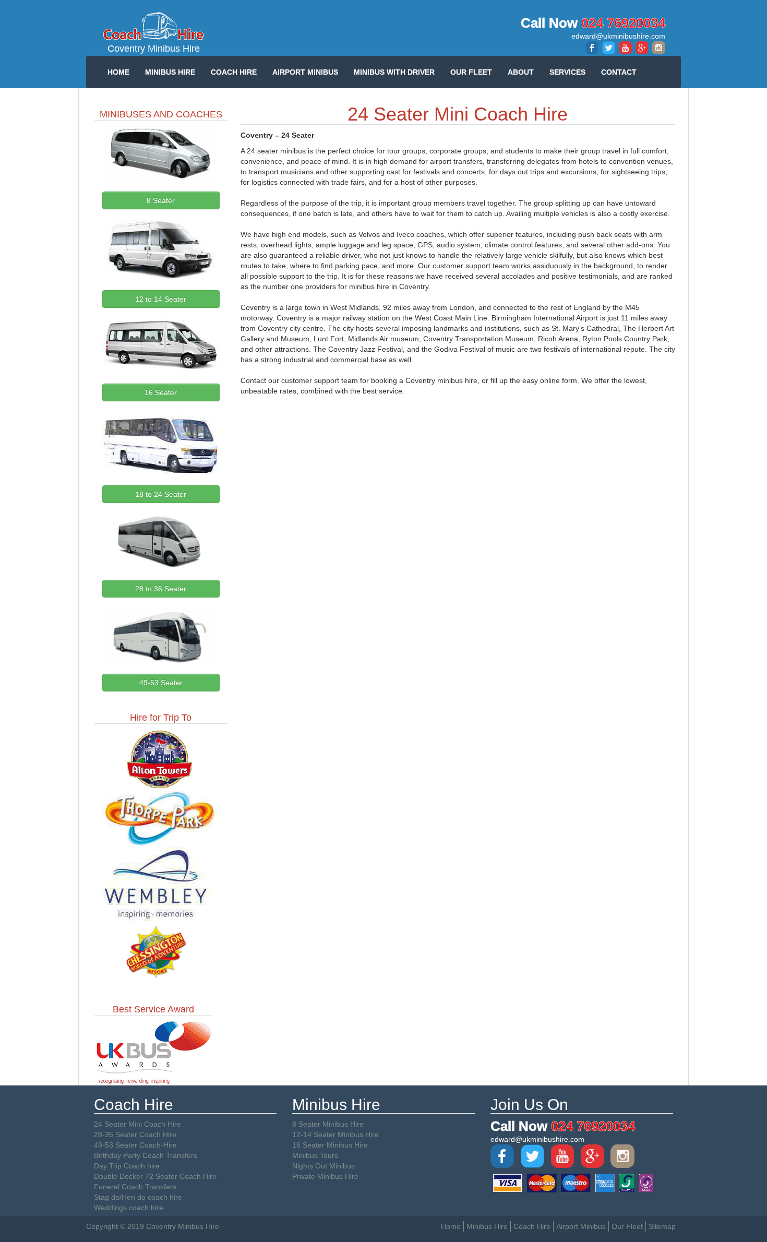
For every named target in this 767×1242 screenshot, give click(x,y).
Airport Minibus (581, 1226)
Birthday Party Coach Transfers (145, 1155)
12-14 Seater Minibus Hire (335, 1134)
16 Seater (161, 392)
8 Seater (161, 200)
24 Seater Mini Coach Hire (137, 1124)
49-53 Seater (161, 682)
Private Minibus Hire (325, 1176)
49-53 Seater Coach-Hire (135, 1145)
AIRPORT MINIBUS (305, 72)
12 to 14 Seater (160, 299)
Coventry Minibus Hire (153, 48)
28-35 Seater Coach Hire (135, 1134)
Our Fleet (627, 1226)
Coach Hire (531, 1226)
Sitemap (662, 1226)
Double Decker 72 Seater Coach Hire (155, 1176)
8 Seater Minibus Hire (328, 1124)
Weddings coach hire (128, 1207)
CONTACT (619, 72)
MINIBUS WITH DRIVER (394, 72)
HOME (118, 72)
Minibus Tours (315, 1155)
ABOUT (521, 72)
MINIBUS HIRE (170, 72)
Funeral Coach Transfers (135, 1187)
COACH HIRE (234, 72)
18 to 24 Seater (160, 494)
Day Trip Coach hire (127, 1166)
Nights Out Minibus (323, 1166)
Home (451, 1226)
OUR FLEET (471, 72)
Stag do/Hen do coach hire (138, 1197)
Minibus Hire (487, 1226)
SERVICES (567, 72)
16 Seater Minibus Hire (330, 1145)
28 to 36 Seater (160, 588)
